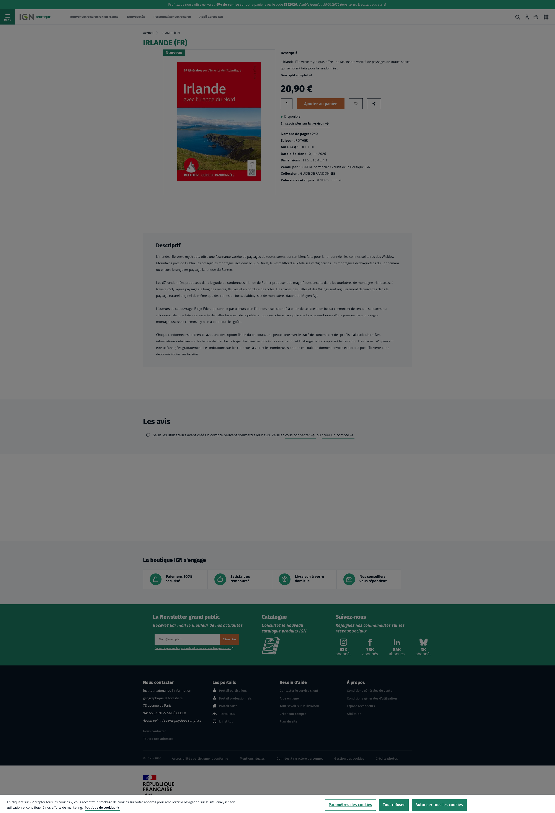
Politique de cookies (100, 808)
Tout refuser (394, 804)
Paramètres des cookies (350, 804)
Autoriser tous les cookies (439, 804)
